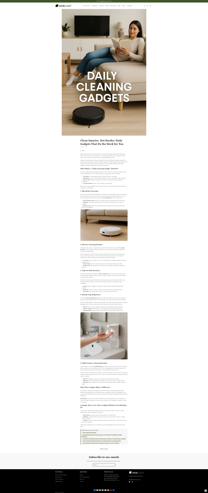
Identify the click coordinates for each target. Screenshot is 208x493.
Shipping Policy (58, 481)
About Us (82, 479)
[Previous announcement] (55, 1)
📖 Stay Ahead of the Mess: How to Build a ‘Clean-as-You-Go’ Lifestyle (100, 443)
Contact (81, 481)
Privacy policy (58, 477)
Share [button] (83, 150)
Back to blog (104, 449)
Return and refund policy (61, 474)
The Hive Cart (61, 492)
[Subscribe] (114, 464)
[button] (86, 5)
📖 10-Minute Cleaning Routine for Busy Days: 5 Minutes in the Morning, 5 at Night (103, 438)
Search (81, 474)
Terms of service (59, 479)
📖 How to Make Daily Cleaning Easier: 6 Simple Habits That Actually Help (101, 441)
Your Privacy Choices (85, 477)
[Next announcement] (152, 1)
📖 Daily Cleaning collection (88, 432)
